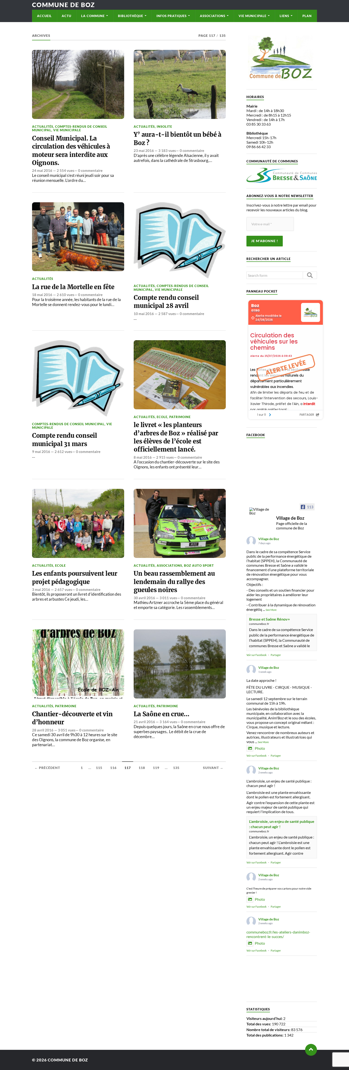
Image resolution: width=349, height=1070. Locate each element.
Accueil (44, 16)
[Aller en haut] (311, 1050)
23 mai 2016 (144, 150)
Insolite (164, 126)
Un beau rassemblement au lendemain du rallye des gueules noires (174, 582)
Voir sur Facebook (256, 654)
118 (142, 768)
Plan (307, 16)
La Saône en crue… (161, 714)
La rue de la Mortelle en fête (73, 287)
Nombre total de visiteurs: (268, 1029)
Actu (66, 16)
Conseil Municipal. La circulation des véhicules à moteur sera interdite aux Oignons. (71, 151)
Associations (212, 16)
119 (156, 768)
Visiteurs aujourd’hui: (264, 1018)
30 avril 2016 (144, 598)
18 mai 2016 (42, 294)
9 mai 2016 (41, 451)
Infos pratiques (171, 16)
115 (99, 768)
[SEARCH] (310, 275)
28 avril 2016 (42, 730)
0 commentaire (90, 170)
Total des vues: (259, 1024)
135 (176, 768)
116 (113, 768)
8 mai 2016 (143, 457)
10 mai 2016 (144, 313)
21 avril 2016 (144, 722)
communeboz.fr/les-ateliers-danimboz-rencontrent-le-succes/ (278, 934)
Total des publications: (265, 1035)
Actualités (42, 126)
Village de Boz (268, 539)
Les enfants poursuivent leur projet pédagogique (74, 577)
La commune (93, 16)
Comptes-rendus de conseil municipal (68, 424)
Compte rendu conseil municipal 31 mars (64, 440)
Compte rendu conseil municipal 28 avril (166, 302)
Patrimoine (180, 417)
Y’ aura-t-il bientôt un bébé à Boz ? (177, 138)
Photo (260, 748)
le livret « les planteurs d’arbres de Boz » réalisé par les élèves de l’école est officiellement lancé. (176, 437)
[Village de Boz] (261, 511)
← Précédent (47, 768)
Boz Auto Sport (199, 565)
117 (127, 768)
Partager (276, 654)
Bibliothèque (130, 16)
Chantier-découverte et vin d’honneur (72, 718)
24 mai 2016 (42, 170)
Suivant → (213, 768)
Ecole (162, 417)
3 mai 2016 (41, 589)
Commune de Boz (63, 4)
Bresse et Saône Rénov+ (269, 619)
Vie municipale (252, 16)
